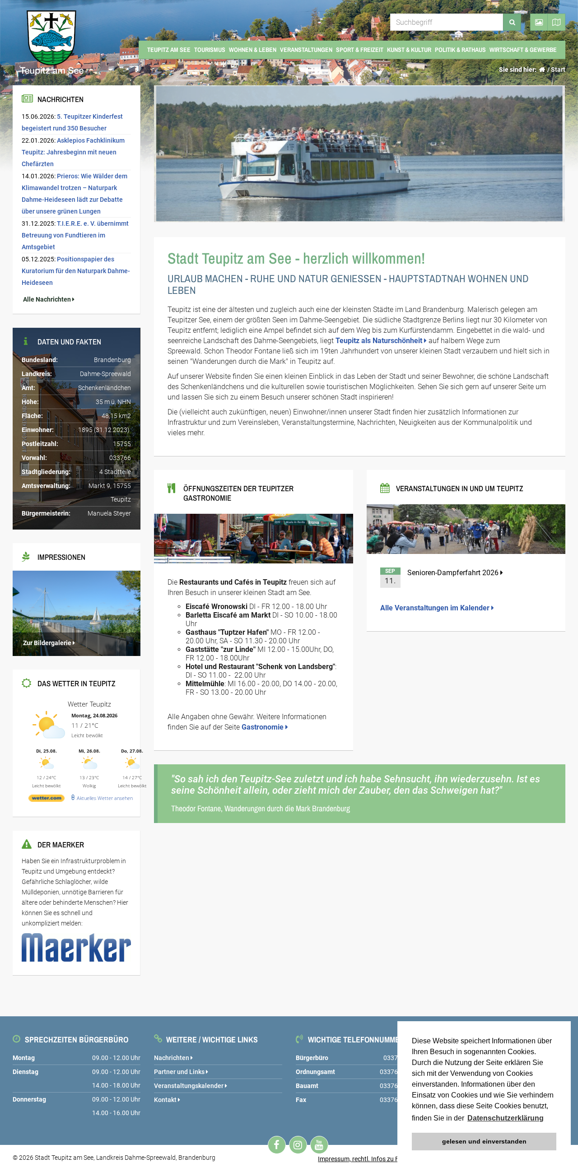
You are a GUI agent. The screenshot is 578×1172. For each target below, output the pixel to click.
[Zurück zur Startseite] (542, 69)
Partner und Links (180, 1071)
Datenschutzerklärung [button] (505, 1118)
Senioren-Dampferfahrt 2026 (453, 572)
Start (558, 69)
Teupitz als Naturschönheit (380, 340)
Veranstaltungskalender (189, 1085)
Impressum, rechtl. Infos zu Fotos (364, 1159)
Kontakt (166, 1099)
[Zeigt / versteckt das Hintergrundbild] (539, 22)
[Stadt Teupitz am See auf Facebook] (277, 1145)
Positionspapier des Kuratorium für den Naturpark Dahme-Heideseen (76, 271)
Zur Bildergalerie (47, 642)
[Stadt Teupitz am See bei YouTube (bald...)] (319, 1145)
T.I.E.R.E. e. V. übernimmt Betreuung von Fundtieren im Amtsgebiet (75, 235)
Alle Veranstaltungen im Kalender (435, 608)
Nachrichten (172, 1057)
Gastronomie (263, 727)
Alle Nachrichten (47, 299)
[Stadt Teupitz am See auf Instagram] (298, 1145)
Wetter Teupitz (89, 703)
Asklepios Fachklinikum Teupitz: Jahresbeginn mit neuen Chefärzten (73, 152)
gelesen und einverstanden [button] (484, 1141)
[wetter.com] (46, 799)
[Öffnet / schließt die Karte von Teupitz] (556, 22)
